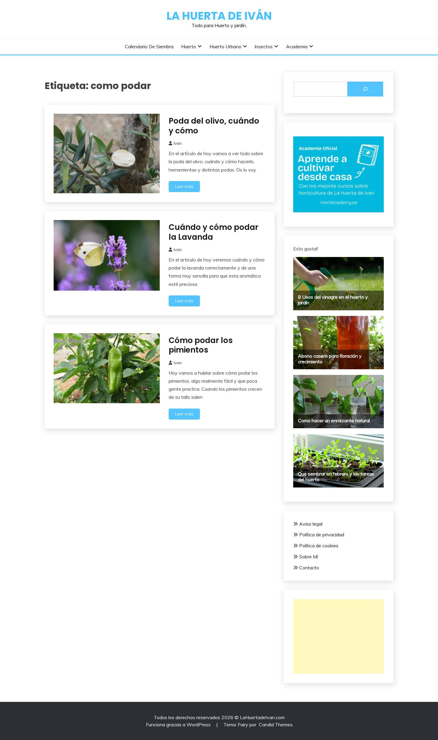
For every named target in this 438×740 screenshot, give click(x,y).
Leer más (184, 186)
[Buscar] (365, 89)
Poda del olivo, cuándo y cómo (214, 126)
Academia (296, 46)
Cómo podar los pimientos (201, 345)
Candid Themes (276, 724)
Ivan (178, 143)
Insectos (263, 46)
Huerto (188, 46)
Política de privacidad (321, 535)
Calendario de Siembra (149, 46)
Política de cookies (318, 546)
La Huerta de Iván (219, 16)
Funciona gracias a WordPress (179, 724)
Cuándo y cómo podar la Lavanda (213, 232)
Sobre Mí (308, 557)
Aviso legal (310, 524)
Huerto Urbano (225, 46)
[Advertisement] (338, 636)
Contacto (309, 568)
